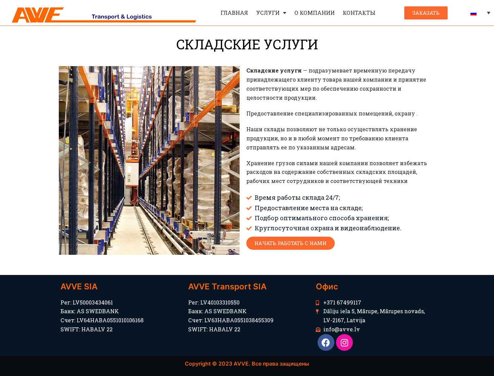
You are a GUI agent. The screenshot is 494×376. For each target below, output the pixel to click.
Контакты (359, 12)
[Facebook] (326, 342)
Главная (234, 12)
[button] (426, 12)
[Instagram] (344, 342)
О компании (314, 12)
